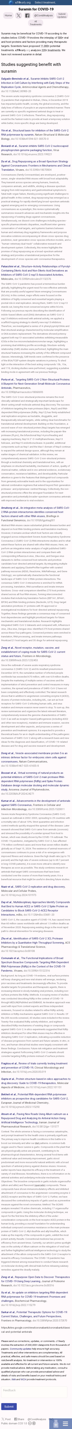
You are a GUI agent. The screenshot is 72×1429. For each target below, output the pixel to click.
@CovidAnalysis (37, 1419)
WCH (23, 1379)
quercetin (40, 1185)
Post (8, 1419)
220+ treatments (51, 50)
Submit (9, 1406)
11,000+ (45, 46)
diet (37, 1143)
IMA (14, 1379)
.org (23, 2)
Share (21, 1419)
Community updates (20, 1348)
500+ (60, 37)
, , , (35, 134)
